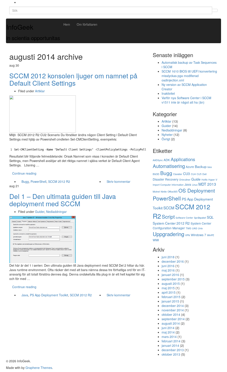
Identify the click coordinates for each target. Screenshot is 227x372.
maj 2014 (168, 332)
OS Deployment (196, 190)
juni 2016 (168, 266)
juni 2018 (168, 257)
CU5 (199, 174)
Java (25, 295)
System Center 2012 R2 (171, 223)
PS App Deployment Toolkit (49, 295)
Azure (190, 166)
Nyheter (167, 134)
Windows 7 (198, 235)
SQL (210, 217)
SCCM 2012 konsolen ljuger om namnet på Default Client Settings (73, 79)
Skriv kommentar (118, 181)
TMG (188, 228)
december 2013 (173, 350)
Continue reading (24, 173)
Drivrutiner (184, 179)
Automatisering (169, 165)
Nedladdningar (56, 211)
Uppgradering (168, 234)
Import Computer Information (168, 184)
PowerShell (38, 181)
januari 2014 (170, 345)
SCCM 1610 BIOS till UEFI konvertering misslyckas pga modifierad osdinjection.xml (189, 75)
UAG (194, 228)
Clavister (177, 174)
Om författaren (87, 24)
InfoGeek (19, 27)
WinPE (210, 235)
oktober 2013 (171, 354)
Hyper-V (212, 179)
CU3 (186, 173)
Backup (201, 166)
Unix (200, 228)
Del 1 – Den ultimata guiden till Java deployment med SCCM (62, 199)
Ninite (164, 191)
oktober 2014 (171, 314)
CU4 (193, 174)
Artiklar (40, 91)
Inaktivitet (168, 93)
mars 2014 (169, 336)
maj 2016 (168, 270)
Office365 (173, 191)
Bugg (25, 181)
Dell (204, 174)
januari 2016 (170, 274)
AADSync (158, 160)
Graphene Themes (38, 367)
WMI (156, 240)
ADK (167, 160)
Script (168, 216)
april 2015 (169, 292)
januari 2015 (170, 301)
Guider (39, 211)
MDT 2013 (207, 184)
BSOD (156, 174)
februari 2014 (171, 341)
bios (209, 167)
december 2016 (173, 261)
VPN (187, 235)
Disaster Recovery (165, 179)
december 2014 (173, 305)
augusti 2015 (171, 283)
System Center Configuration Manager (182, 225)
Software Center (184, 217)
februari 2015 (171, 297)
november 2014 (173, 310)
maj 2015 (168, 288)
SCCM (168, 207)
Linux (195, 184)
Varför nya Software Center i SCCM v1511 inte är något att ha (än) (186, 100)
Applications (183, 159)
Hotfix (204, 179)
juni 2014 (168, 328)
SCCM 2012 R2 (59, 181)
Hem (66, 24)
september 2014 (173, 319)
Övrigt (166, 139)
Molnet (156, 191)
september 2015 (173, 279)
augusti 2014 (171, 323)
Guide (196, 179)
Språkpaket (200, 217)
